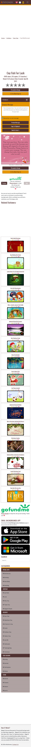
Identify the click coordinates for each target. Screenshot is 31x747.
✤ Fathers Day (7, 636)
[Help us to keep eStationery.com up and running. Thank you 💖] (15, 178)
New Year (15, 38)
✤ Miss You (6, 600)
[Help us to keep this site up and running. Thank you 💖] (15, 508)
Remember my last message (11, 118)
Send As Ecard (15, 130)
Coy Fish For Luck (25, 38)
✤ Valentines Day (7, 620)
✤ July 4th (5, 640)
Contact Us (15, 744)
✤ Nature (5, 686)
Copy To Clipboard (15, 126)
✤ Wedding (6, 585)
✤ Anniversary (7, 573)
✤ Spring (5, 659)
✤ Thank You (6, 604)
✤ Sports (5, 690)
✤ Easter (5, 628)
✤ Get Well (6, 593)
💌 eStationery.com (18, 164)
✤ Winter (5, 671)
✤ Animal (5, 678)
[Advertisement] (15, 20)
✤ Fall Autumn (7, 667)
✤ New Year (6, 616)
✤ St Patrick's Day (8, 624)
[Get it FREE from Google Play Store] (15, 539)
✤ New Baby (6, 581)
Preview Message (15, 123)
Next (27, 183)
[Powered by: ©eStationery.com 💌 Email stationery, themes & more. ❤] (15, 137)
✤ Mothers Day (7, 632)
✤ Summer (6, 663)
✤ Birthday (6, 577)
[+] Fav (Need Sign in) (15, 94)
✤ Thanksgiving (7, 648)
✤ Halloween (6, 644)
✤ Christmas (6, 652)
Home (3, 38)
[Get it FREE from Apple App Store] (15, 530)
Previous (4, 183)
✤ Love (5, 596)
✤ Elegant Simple (7, 608)
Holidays (8, 38)
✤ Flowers (5, 682)
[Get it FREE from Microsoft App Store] (15, 549)
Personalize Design (15, 90)
